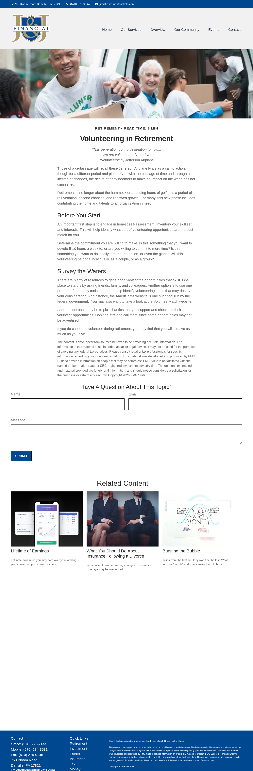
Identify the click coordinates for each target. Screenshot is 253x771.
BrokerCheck (177, 741)
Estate (75, 754)
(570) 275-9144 (80, 4)
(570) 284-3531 (35, 749)
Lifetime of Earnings (30, 550)
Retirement (78, 744)
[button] (107, 29)
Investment (78, 749)
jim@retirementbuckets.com (117, 4)
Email (132, 394)
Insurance (77, 759)
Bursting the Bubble (181, 550)
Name (15, 394)
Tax (72, 764)
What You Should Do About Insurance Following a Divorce (115, 553)
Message (18, 420)
